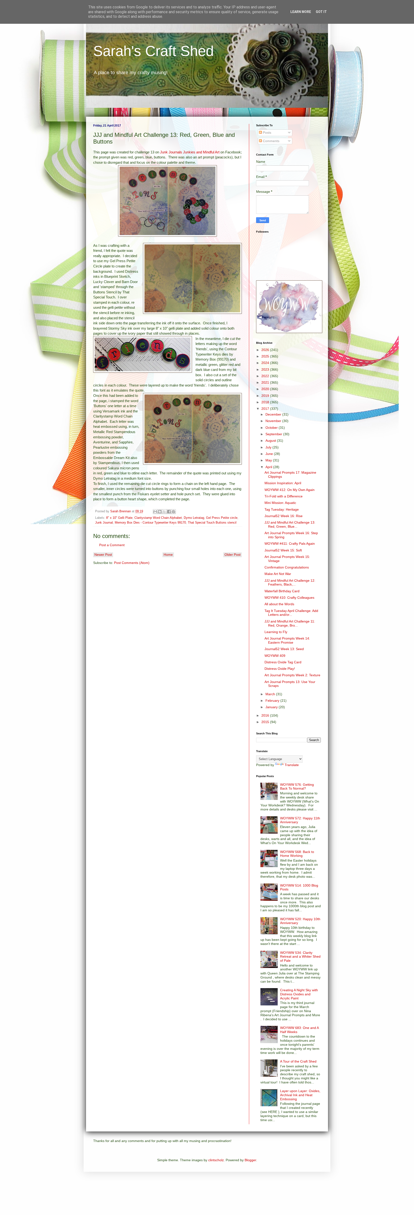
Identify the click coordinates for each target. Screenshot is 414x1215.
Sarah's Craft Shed (153, 51)
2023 (265, 369)
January (272, 707)
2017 (265, 409)
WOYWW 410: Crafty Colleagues (289, 597)
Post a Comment (112, 545)
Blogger (250, 1160)
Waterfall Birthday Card (281, 591)
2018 (265, 402)
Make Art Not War (277, 574)
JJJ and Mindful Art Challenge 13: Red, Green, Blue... (289, 524)
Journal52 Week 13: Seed (284, 649)
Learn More (300, 12)
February (272, 700)
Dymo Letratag (194, 518)
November (273, 421)
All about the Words (279, 604)
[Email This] (155, 511)
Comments (270, 141)
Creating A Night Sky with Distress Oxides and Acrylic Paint (299, 994)
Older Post (232, 554)
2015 (265, 722)
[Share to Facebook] (169, 511)
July (268, 447)
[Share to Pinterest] (173, 511)
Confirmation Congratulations (286, 567)
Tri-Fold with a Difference (283, 496)
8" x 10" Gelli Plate (119, 518)
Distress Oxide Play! (279, 669)
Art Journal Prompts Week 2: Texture (292, 675)
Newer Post (103, 554)
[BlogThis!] (159, 511)
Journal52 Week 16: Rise (283, 516)
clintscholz (216, 1160)
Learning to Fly (275, 632)
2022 (265, 376)
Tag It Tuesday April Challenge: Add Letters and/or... (291, 613)
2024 (265, 363)
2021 (265, 382)
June (269, 454)
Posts (266, 132)
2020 (265, 389)
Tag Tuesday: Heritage (281, 509)
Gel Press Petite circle (221, 518)
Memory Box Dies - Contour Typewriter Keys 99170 (150, 522)
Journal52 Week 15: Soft (283, 550)
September (274, 434)
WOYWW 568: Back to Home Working (297, 854)
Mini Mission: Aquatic (280, 503)
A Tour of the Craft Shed (298, 1061)
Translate (292, 765)
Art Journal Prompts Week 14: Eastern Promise (287, 640)
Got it (321, 12)
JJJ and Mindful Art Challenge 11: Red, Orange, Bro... (289, 623)
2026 (265, 350)
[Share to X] (164, 511)
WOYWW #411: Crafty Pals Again (289, 543)
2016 (265, 715)
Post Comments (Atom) (132, 563)
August (271, 440)
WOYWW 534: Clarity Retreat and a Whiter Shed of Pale (300, 957)
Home (168, 554)
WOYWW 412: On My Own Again (289, 490)
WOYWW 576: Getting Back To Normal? (297, 787)
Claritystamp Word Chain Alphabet (158, 518)
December (273, 414)
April (269, 467)
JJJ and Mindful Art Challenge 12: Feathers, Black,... (289, 582)
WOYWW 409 (274, 656)
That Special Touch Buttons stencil (212, 522)
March (270, 694)
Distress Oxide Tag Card (282, 662)
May (269, 460)
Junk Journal (104, 522)
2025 (265, 356)
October (272, 427)
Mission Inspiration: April (282, 483)
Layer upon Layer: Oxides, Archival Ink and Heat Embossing (300, 1095)
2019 (265, 396)
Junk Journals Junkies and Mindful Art (189, 152)
